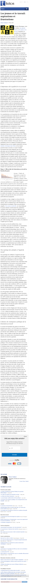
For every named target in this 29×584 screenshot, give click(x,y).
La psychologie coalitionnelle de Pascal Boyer (11, 497)
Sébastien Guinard (22, 529)
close (25, 436)
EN (24, 2)
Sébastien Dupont (4, 554)
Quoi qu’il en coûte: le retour (7, 538)
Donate (14, 455)
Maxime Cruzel (3, 511)
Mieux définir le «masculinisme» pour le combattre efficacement (14, 553)
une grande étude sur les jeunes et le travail (20, 29)
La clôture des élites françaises (7, 496)
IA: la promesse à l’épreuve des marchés (9, 529)
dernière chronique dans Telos (8, 146)
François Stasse (4, 550)
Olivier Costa (15, 505)
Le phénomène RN (5, 551)
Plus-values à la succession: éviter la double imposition (13, 531)
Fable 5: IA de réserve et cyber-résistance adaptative (12, 559)
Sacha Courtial (14, 576)
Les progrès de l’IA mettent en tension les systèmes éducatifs (14, 510)
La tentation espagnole (6, 522)
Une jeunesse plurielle (10, 206)
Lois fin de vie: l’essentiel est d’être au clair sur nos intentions (14, 548)
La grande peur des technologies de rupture (10, 516)
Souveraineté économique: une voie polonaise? (11, 527)
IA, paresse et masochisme (6, 505)
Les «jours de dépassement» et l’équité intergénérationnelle (14, 539)
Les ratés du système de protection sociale (10, 494)
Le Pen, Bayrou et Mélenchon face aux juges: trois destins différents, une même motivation (13, 573)
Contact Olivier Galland (23, 481)
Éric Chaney (13, 522)
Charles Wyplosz (16, 538)
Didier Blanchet (3, 541)
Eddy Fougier (9, 508)
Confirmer (24, 581)
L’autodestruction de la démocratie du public (10, 570)
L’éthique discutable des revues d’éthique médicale (12, 564)
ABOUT (21, 2)
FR (27, 2)
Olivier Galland (4, 22)
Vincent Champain (23, 516)
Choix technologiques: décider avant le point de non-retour (13, 561)
